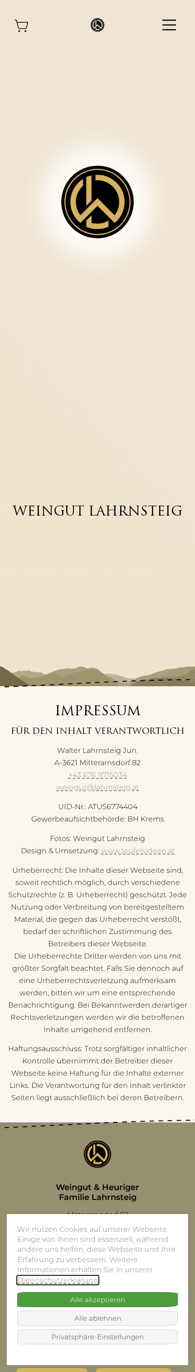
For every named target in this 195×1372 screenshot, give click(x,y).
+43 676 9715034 (97, 775)
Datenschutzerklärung (57, 1280)
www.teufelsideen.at (138, 850)
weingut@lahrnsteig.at (97, 787)
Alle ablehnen (97, 1318)
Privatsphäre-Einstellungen (97, 1337)
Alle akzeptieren (97, 1299)
